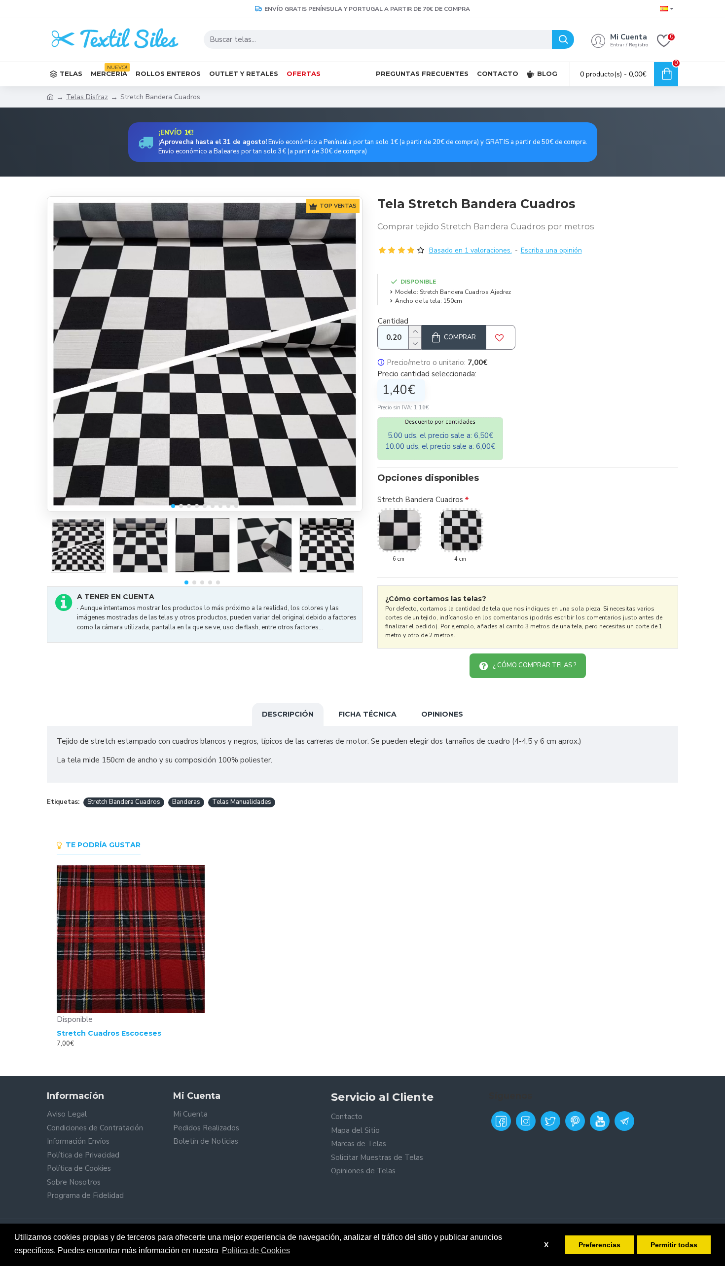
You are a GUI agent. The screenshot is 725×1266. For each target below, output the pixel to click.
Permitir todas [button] (674, 1245)
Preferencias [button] (599, 1245)
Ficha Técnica (367, 714)
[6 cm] (399, 530)
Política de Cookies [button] (256, 1250)
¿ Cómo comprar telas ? (534, 665)
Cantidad (393, 321)
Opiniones (442, 714)
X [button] (546, 1245)
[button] (173, 506)
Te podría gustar (103, 845)
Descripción (288, 714)
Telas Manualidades (241, 801)
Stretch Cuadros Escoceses (109, 1033)
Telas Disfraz (87, 97)
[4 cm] (461, 530)
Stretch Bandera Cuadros (420, 500)
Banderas (186, 801)
